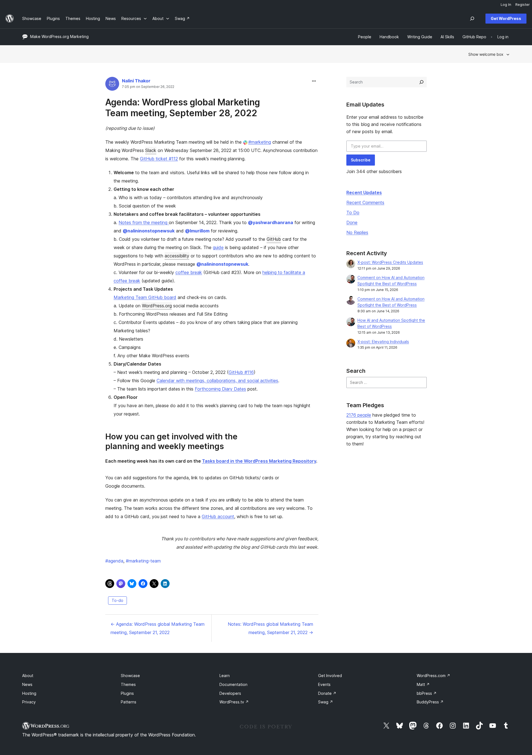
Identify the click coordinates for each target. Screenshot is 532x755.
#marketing (259, 142)
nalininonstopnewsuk (149, 231)
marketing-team (143, 561)
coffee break (188, 272)
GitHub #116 (241, 372)
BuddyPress (430, 702)
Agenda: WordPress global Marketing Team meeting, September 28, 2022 (182, 107)
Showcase (130, 675)
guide (218, 247)
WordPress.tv (234, 702)
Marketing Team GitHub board (145, 297)
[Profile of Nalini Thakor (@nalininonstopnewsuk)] (112, 85)
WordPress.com (433, 675)
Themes (128, 684)
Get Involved (330, 675)
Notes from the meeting (144, 222)
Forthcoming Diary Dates (220, 389)
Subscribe (360, 160)
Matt (423, 684)
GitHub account (218, 516)
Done (351, 222)
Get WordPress (506, 18)
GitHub (274, 239)
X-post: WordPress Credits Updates (390, 262)
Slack (150, 150)
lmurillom (197, 231)
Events (324, 684)
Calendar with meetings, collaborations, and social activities (217, 380)
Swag (325, 702)
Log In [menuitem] (506, 4)
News (27, 684)
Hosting (29, 693)
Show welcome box (485, 54)
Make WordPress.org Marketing (59, 36)
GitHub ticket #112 (159, 158)
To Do (352, 212)
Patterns (128, 702)
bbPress (427, 693)
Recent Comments (365, 202)
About (27, 675)
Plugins (127, 693)
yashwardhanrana (270, 222)
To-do (117, 600)
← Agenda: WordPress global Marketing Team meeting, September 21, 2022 (157, 628)
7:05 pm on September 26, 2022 (148, 87)
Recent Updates (364, 192)
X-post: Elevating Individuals (383, 341)
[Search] (421, 82)
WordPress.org (157, 305)
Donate (327, 693)
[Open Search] (472, 18)
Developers (230, 693)
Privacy (29, 702)
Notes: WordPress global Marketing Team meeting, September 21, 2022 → (270, 628)
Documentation (233, 684)
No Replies (357, 232)
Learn (224, 675)
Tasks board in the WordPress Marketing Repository (259, 461)
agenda (114, 561)
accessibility (177, 256)
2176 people (358, 415)
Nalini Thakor (136, 80)
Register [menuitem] (522, 4)
